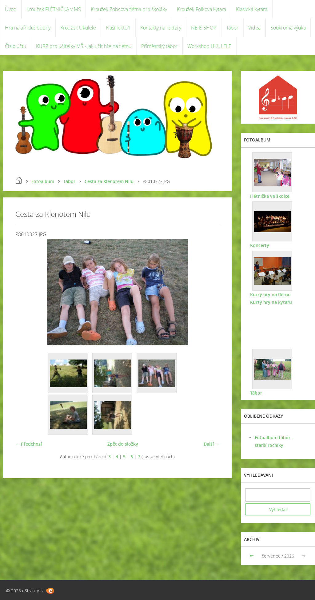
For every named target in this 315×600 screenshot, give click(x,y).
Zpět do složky (122, 444)
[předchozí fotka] (25, 292)
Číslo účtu (15, 46)
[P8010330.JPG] (68, 415)
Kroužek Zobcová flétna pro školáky (129, 9)
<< (252, 556)
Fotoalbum (42, 181)
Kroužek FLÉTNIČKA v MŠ (53, 9)
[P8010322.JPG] (68, 373)
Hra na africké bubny (27, 27)
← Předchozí (28, 444)
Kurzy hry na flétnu (270, 294)
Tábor (232, 27)
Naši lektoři (118, 27)
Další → (211, 444)
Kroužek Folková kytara (201, 9)
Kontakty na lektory (160, 27)
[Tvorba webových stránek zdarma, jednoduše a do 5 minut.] (50, 591)
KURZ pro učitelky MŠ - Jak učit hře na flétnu (83, 46)
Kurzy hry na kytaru (271, 302)
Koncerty (259, 245)
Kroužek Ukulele (78, 27)
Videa (254, 27)
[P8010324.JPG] (113, 373)
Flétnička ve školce (269, 196)
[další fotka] (209, 292)
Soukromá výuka (288, 27)
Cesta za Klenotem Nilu (109, 181)
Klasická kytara (251, 9)
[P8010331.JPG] (113, 415)
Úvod (11, 9)
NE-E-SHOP (203, 27)
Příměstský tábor (159, 46)
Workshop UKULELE (209, 46)
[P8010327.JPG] (157, 373)
